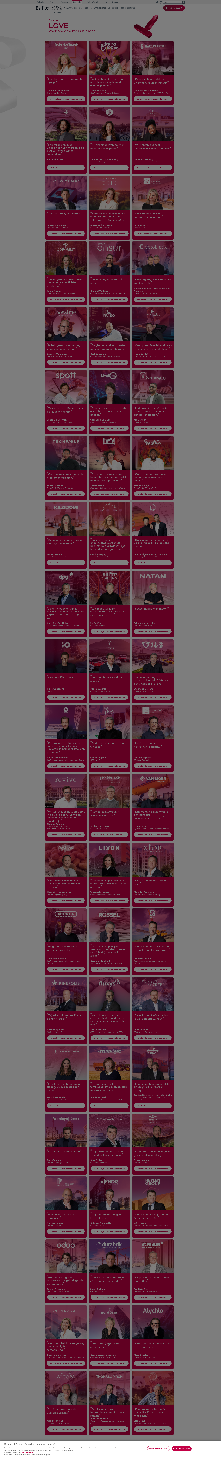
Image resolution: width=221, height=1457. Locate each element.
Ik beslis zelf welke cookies (158, 1448)
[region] (110, 1449)
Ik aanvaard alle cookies (181, 1448)
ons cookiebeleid (28, 1452)
